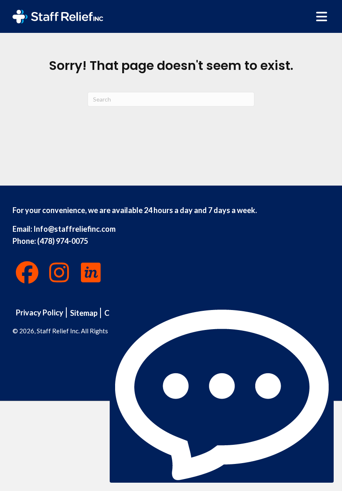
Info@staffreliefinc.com (74, 228)
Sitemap (84, 312)
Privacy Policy (39, 312)
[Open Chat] (222, 395)
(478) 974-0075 (62, 241)
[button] (27, 272)
